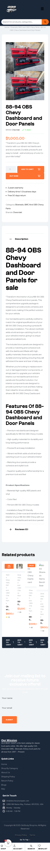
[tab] (25, 239)
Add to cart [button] (8, 642)
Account (18, 849)
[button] (42, 9)
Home (6, 27)
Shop (3, 849)
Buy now (14, 176)
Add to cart (27, 169)
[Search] (45, 22)
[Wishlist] (39, 846)
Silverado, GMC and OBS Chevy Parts (25, 27)
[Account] (14, 846)
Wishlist (42, 849)
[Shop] (2, 846)
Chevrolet (16, 130)
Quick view (7, 566)
